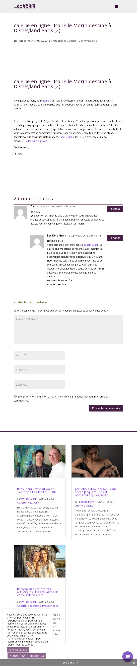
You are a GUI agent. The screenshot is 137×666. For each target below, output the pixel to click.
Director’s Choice (84, 505)
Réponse (114, 208)
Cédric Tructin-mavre (36, 140)
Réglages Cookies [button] (18, 649)
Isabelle (47, 100)
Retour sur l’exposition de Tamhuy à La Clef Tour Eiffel (37, 490)
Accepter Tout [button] (17, 655)
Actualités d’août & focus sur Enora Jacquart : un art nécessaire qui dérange (95, 492)
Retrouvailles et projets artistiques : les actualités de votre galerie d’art (37, 592)
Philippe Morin (25, 40)
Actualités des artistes (64, 40)
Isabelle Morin (66, 136)
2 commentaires (88, 40)
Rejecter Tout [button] (37, 655)
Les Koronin (55, 235)
